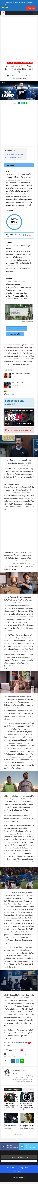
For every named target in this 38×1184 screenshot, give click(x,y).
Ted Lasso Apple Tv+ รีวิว (26, 62)
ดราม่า (9, 1056)
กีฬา (5, 1056)
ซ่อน (15, 151)
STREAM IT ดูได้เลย (15, 334)
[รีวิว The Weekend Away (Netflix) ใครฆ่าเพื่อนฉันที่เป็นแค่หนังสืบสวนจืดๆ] (27, 1118)
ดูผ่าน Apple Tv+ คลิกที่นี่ (16, 329)
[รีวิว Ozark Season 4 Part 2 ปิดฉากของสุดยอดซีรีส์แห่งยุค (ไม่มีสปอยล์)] (27, 1096)
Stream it (16, 62)
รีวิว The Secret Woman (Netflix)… (22, 373)
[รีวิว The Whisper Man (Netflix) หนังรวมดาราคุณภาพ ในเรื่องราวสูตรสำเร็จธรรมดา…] (7, 385)
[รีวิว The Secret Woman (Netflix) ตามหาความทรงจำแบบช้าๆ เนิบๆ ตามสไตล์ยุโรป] (7, 375)
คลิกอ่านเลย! (31, 8)
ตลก (14, 1056)
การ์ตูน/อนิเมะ (24, 1168)
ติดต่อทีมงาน (18, 1171)
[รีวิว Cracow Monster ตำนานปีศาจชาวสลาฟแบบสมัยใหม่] (11, 1118)
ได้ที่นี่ (21, 1050)
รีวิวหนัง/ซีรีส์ (11, 1168)
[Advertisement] (19, 38)
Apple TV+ (10, 62)
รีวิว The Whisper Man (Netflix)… (21, 383)
